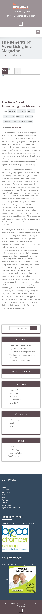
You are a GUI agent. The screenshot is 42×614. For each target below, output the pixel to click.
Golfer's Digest (9, 116)
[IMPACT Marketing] (21, 5)
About (4, 487)
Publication (8, 121)
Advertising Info (8, 492)
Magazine (19, 116)
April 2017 (13, 393)
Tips (11, 429)
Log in (11, 446)
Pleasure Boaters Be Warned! (21, 345)
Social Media (6, 505)
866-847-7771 (20, 18)
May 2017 (13, 390)
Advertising (22, 111)
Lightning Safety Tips (18, 349)
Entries (14, 450)
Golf (11, 426)
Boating (12, 423)
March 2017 (14, 396)
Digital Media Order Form (11, 508)
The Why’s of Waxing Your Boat (22, 352)
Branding (31, 111)
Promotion (29, 116)
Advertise (12, 111)
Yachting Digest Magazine (23, 121)
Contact (5, 503)
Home (4, 55)
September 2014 (16, 400)
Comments (15, 453)
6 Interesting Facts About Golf (21, 360)
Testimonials (6, 495)
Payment (5, 500)
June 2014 (13, 403)
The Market (6, 490)
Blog (3, 497)
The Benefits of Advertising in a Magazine (21, 104)
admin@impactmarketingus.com (20, 15)
